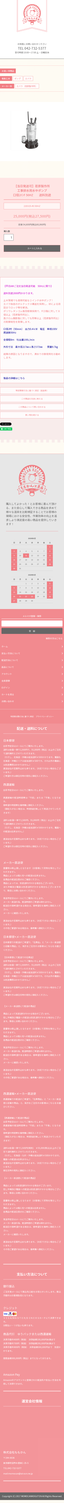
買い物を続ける (32, 414)
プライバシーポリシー (45, 716)
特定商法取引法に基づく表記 (22, 716)
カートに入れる (34, 248)
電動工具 (6, 78)
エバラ (28, 78)
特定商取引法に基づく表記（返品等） (32, 390)
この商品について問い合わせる (32, 406)
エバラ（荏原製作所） (27, 86)
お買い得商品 (8, 70)
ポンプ (17, 78)
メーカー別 (7, 86)
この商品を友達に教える (32, 398)
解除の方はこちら (54, 638)
